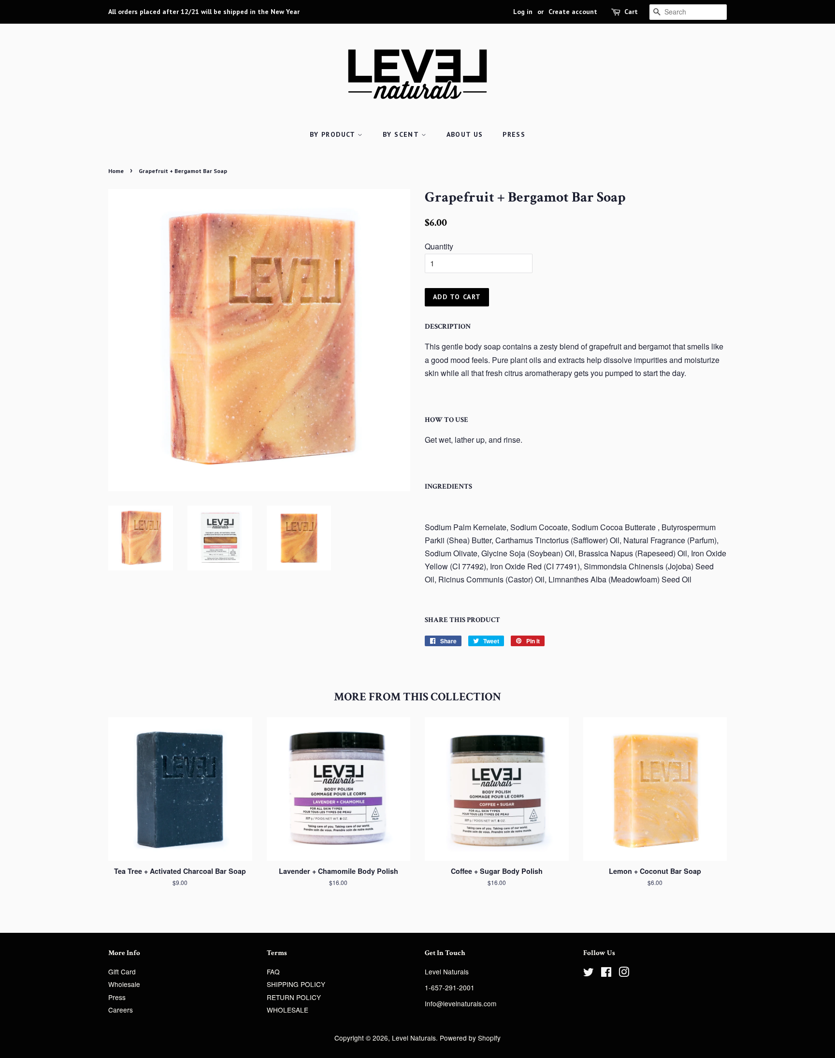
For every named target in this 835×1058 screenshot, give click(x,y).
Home (116, 170)
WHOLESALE (287, 1010)
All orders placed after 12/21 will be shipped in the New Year (204, 11)
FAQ (273, 971)
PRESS (514, 134)
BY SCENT (402, 134)
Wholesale (124, 984)
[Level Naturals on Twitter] (588, 973)
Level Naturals (414, 1038)
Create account (572, 11)
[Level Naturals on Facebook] (606, 973)
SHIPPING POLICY (296, 984)
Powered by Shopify (470, 1038)
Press (117, 997)
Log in (523, 11)
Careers (120, 1010)
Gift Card (122, 971)
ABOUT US (464, 134)
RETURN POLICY (294, 997)
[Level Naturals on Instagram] (624, 973)
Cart (631, 11)
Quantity (439, 246)
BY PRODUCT (334, 134)
